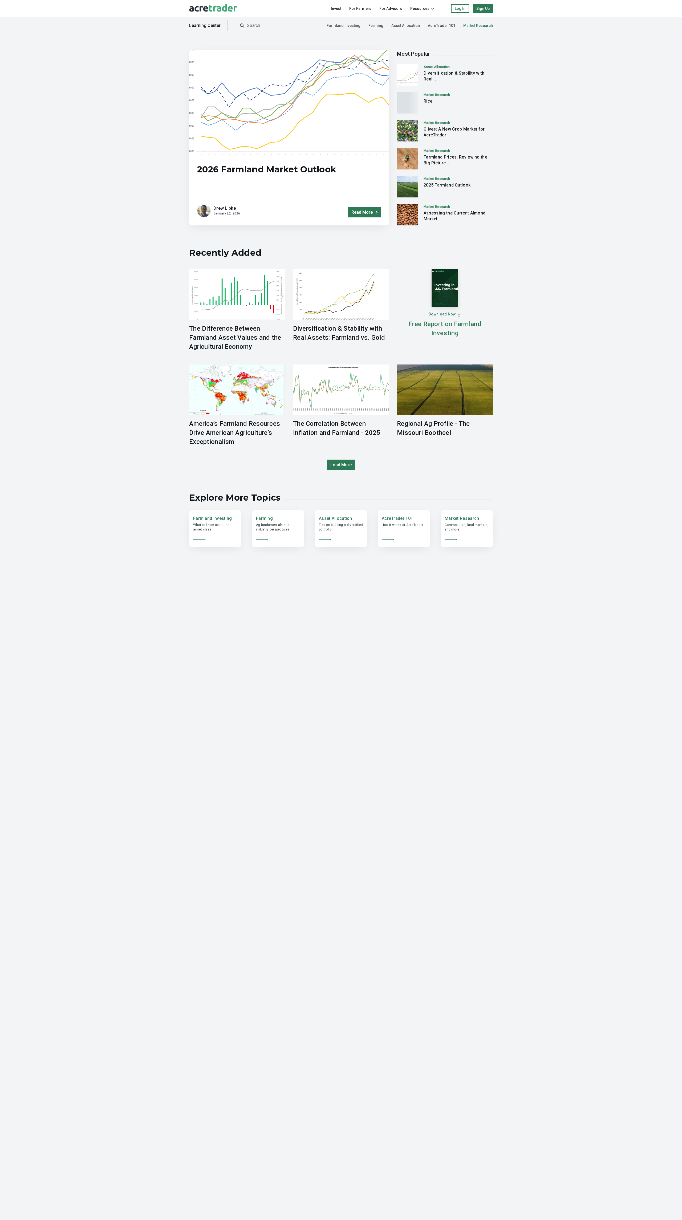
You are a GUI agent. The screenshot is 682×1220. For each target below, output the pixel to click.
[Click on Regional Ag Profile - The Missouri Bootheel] (445, 405)
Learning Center (205, 25)
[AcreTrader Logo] (213, 8)
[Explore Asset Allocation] (341, 528)
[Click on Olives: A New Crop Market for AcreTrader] (445, 130)
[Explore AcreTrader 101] (404, 528)
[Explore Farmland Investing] (215, 528)
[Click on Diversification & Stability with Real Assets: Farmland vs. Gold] (445, 75)
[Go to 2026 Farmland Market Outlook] (289, 102)
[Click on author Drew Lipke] (204, 210)
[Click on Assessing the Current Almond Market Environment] (445, 214)
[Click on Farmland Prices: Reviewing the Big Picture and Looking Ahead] (445, 158)
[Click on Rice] (445, 103)
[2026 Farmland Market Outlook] (289, 169)
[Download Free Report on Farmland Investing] (445, 310)
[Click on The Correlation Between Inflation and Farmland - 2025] (341, 405)
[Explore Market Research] (467, 528)
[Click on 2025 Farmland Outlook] (445, 186)
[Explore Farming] (278, 528)
